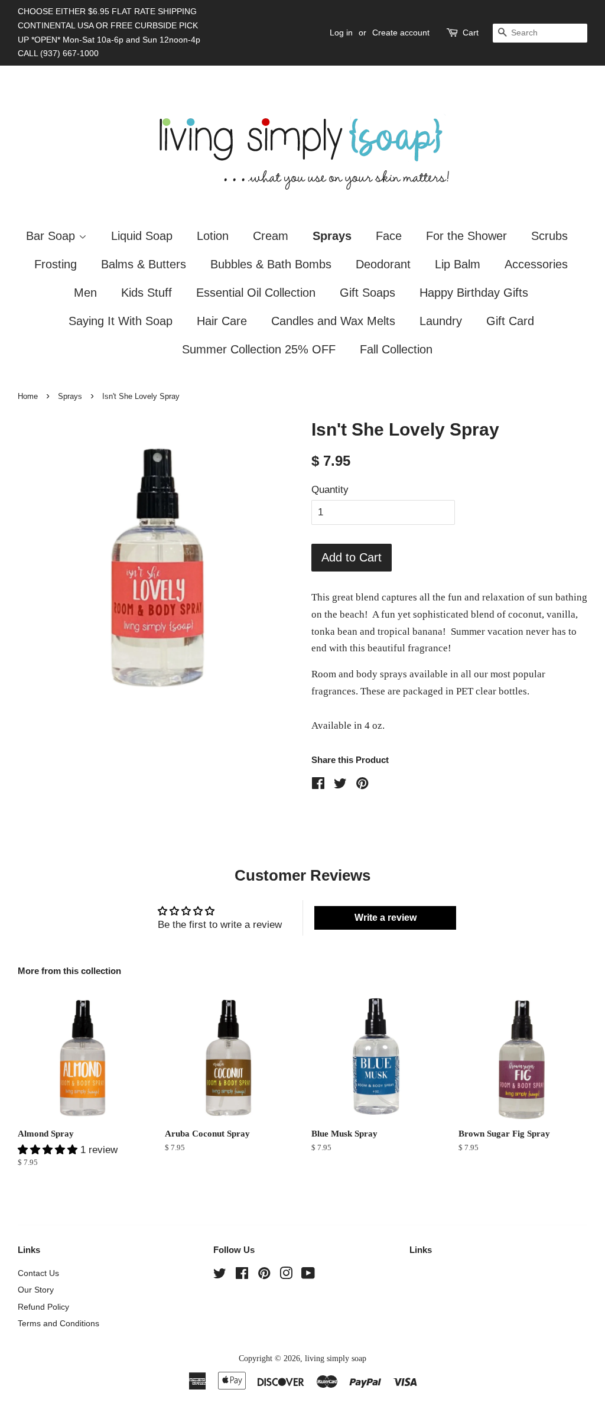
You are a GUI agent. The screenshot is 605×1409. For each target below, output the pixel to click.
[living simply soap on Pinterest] (264, 1275)
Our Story (36, 1289)
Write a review (385, 918)
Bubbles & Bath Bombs (270, 264)
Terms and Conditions (58, 1323)
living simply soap (335, 1358)
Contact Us (38, 1273)
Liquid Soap (142, 235)
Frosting (55, 264)
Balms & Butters (143, 264)
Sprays (332, 235)
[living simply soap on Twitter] (219, 1275)
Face (389, 235)
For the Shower (466, 235)
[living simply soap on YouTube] (308, 1275)
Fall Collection (396, 349)
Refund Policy (43, 1306)
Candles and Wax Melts (333, 320)
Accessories (536, 264)
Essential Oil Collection (255, 292)
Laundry (440, 320)
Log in (341, 32)
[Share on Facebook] (318, 785)
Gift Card (510, 320)
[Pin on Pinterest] (362, 785)
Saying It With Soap (121, 320)
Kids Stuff (146, 292)
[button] (49, 1149)
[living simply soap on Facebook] (242, 1275)
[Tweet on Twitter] (340, 785)
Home (28, 396)
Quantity (330, 489)
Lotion (213, 235)
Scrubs (549, 235)
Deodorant (383, 264)
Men (85, 292)
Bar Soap (52, 235)
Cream (270, 235)
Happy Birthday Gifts (473, 292)
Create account (401, 32)
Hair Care (222, 320)
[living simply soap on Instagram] (285, 1275)
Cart (471, 32)
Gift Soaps (367, 292)
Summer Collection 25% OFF (259, 349)
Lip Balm (457, 264)
